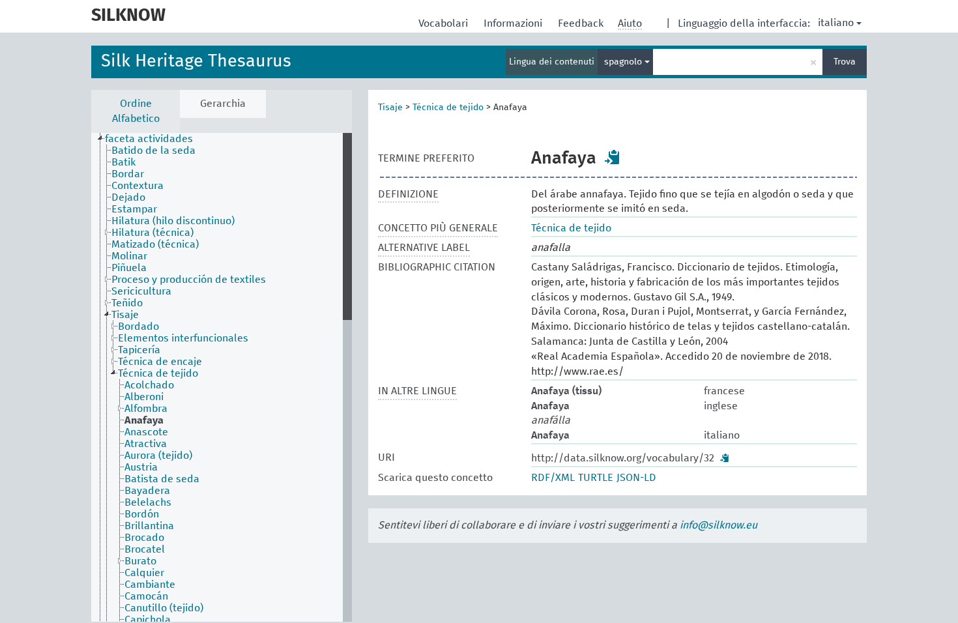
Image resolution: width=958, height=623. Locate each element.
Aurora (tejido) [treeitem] (158, 455)
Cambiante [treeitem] (149, 584)
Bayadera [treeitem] (147, 490)
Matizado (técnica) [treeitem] (155, 244)
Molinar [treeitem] (129, 256)
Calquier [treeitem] (144, 573)
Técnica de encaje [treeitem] (160, 361)
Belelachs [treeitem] (147, 502)
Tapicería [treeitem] (139, 350)
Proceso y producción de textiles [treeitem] (188, 279)
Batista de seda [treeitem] (161, 479)
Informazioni (514, 23)
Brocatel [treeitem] (144, 549)
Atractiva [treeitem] (145, 444)
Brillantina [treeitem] (149, 526)
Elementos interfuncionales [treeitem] (183, 338)
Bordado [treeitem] (138, 326)
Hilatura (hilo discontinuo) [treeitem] (173, 221)
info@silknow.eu (718, 525)
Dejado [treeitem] (128, 197)
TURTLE (595, 477)
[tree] (221, 377)
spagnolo (624, 61)
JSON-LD (636, 477)
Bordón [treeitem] (141, 514)
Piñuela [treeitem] (129, 268)
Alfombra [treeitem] (145, 408)
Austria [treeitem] (141, 467)
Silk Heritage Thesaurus (196, 61)
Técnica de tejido (448, 107)
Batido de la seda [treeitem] (153, 150)
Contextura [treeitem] (137, 186)
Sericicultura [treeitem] (141, 291)
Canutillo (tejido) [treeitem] (163, 608)
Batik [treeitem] (123, 162)
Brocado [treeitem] (144, 537)
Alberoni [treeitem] (144, 397)
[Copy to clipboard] (613, 157)
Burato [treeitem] (140, 561)
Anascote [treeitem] (146, 432)
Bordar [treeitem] (127, 174)
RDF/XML (553, 477)
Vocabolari (444, 23)
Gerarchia (223, 103)
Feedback (582, 23)
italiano (836, 23)
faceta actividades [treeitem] (149, 139)
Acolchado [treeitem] (149, 385)
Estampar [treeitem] (134, 209)
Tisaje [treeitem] (125, 315)
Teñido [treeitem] (127, 303)
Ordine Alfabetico (136, 111)
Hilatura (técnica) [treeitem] (152, 232)
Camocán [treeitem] (146, 596)
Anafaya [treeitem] (144, 420)
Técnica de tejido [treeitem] (158, 373)
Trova (845, 61)
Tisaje (390, 107)
